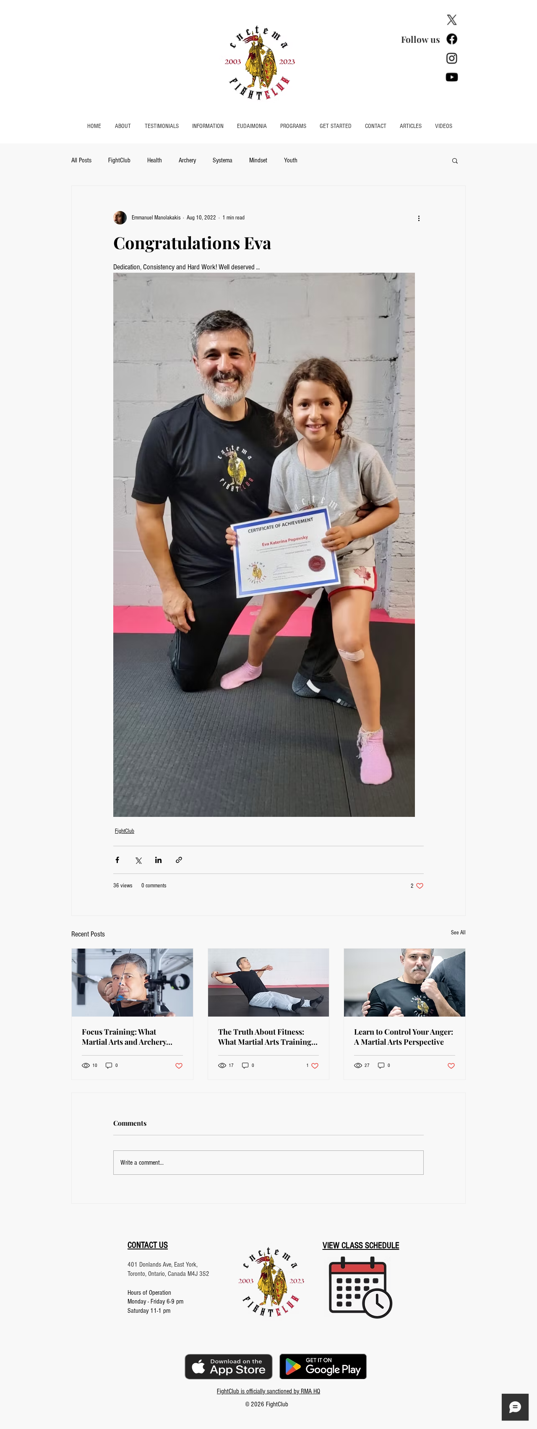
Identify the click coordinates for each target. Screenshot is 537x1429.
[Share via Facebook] (117, 860)
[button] (207, 126)
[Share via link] (179, 860)
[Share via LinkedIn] (158, 860)
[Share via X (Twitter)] (138, 860)
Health (154, 160)
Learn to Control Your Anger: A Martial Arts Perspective (403, 1037)
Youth (290, 160)
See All (458, 932)
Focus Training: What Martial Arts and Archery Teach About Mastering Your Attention (130, 1037)
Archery (187, 160)
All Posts (81, 160)
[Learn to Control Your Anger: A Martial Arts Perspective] (404, 983)
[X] (452, 20)
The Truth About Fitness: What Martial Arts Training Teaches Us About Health (264, 1037)
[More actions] (419, 218)
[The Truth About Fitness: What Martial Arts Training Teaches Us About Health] (268, 983)
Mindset (258, 160)
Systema (222, 160)
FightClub (119, 160)
